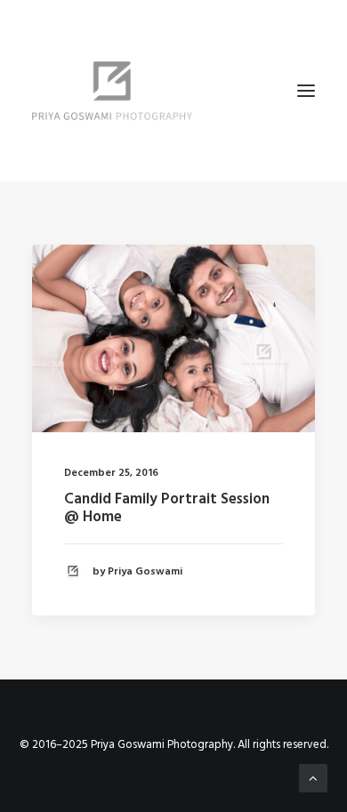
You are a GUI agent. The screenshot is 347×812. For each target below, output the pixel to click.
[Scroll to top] (313, 778)
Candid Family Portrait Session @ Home (167, 508)
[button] (306, 90)
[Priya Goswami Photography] (173, 90)
